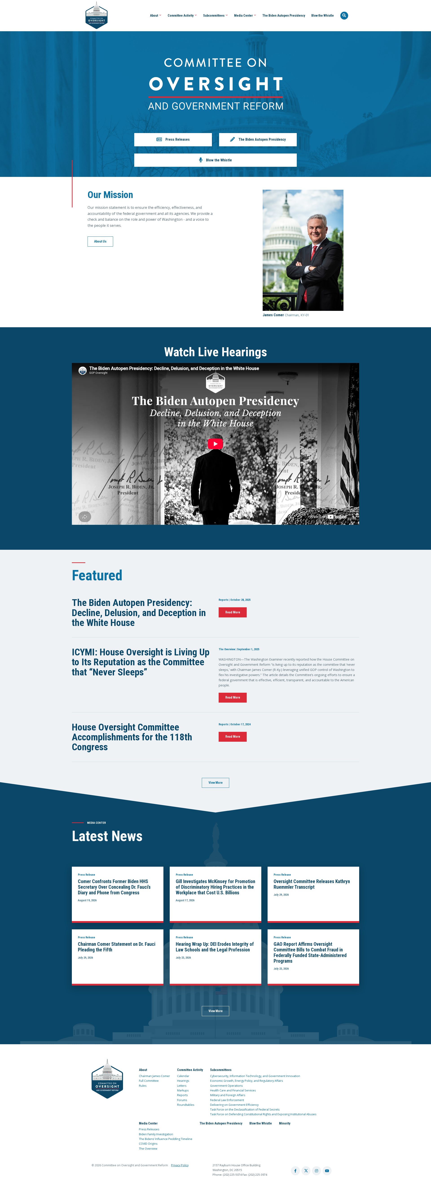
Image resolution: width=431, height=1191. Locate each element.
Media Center (243, 15)
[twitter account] (305, 1170)
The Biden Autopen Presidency (283, 15)
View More (216, 782)
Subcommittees (214, 15)
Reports (182, 1095)
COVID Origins (148, 1144)
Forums (182, 1100)
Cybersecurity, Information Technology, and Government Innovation (255, 1076)
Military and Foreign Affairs (227, 1095)
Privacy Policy (180, 1165)
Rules (142, 1086)
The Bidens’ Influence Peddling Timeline (165, 1139)
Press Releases (149, 1129)
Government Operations (226, 1086)
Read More (232, 612)
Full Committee (149, 1081)
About (154, 15)
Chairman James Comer (154, 1076)
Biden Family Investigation (156, 1134)
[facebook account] (295, 1170)
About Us (100, 241)
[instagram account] (316, 1170)
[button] (173, 139)
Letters (181, 1086)
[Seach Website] (344, 16)
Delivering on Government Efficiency (234, 1105)
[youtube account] (327, 1170)
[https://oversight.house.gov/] (94, 15)
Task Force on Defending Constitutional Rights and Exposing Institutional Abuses (263, 1114)
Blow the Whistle (322, 15)
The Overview (148, 1149)
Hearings (183, 1081)
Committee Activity (181, 15)
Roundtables (185, 1105)
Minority (284, 1123)
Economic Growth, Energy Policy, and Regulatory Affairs (246, 1081)
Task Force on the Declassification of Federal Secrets (244, 1109)
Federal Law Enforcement (227, 1100)
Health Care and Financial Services (233, 1090)
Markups (183, 1090)
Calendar (183, 1076)
